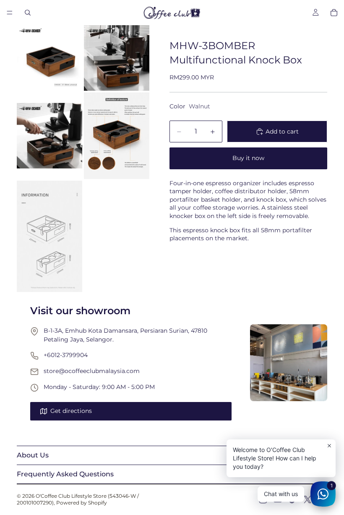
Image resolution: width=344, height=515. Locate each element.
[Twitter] (307, 499)
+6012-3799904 (66, 355)
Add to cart (282, 131)
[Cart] (334, 12)
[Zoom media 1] (49, 58)
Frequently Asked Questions (65, 474)
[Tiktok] (293, 499)
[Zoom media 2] (116, 58)
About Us (33, 455)
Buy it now (248, 158)
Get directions (71, 411)
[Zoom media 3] (49, 135)
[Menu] (9, 12)
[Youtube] (278, 499)
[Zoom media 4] (116, 135)
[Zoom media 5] (49, 236)
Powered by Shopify (81, 502)
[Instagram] (263, 499)
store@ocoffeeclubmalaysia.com (92, 371)
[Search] (27, 12)
